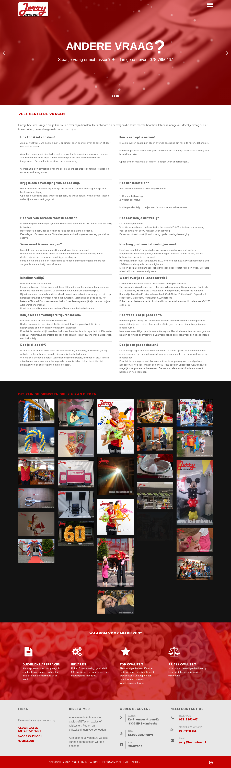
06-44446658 (188, 730)
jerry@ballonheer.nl (192, 742)
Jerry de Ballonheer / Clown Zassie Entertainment (109, 762)
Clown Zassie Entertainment (29, 729)
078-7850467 (188, 719)
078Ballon (26, 740)
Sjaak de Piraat (30, 735)
